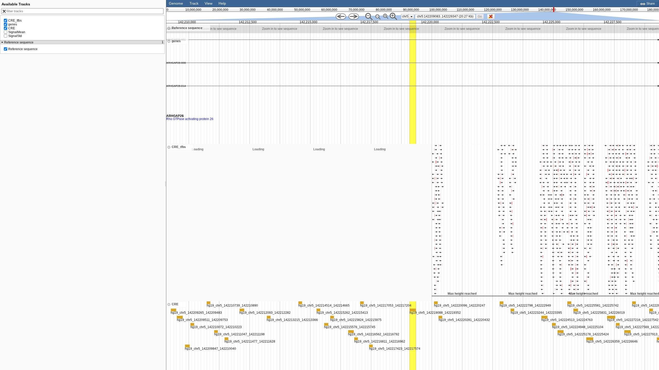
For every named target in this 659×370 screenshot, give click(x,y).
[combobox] (445, 16)
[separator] (165, 185)
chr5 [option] (405, 16)
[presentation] (411, 16)
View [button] (208, 3)
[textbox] (446, 16)
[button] (480, 16)
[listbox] (407, 16)
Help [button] (222, 3)
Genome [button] (176, 3)
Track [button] (193, 3)
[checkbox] (492, 18)
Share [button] (650, 3)
